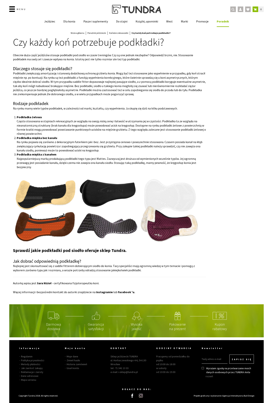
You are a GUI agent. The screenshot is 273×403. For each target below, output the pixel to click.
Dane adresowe (29, 376)
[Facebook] (132, 396)
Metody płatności (30, 364)
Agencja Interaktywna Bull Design (238, 395)
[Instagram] (141, 396)
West (169, 21)
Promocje (202, 21)
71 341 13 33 (122, 368)
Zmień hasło (73, 360)
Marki (184, 21)
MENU (21, 9)
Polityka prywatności (32, 360)
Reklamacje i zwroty (32, 372)
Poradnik (223, 21)
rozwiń (209, 376)
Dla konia (69, 21)
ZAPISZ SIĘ (242, 359)
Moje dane (72, 356)
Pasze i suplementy (95, 21)
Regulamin (26, 356)
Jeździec (49, 21)
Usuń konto (73, 368)
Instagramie (104, 292)
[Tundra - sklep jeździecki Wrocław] (136, 9)
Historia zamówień (77, 364)
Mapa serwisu (28, 379)
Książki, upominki (147, 21)
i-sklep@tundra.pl (128, 372)
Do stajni (121, 21)
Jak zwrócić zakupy (32, 368)
